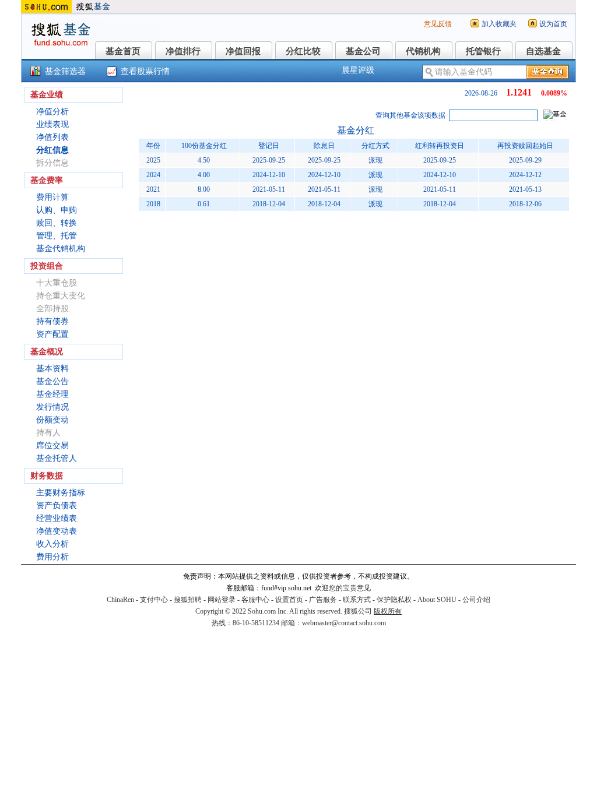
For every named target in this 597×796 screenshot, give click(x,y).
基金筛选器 (65, 71)
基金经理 (52, 394)
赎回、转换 (56, 223)
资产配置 (52, 334)
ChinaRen (120, 600)
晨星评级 (358, 70)
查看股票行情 (145, 71)
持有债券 (52, 321)
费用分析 (52, 556)
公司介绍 (476, 600)
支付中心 (154, 600)
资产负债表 (56, 505)
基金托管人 (56, 458)
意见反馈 (438, 24)
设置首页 (289, 600)
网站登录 (222, 600)
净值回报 (243, 51)
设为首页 (553, 24)
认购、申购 (56, 210)
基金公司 (363, 51)
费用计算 (52, 197)
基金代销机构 (60, 248)
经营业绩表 (56, 518)
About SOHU (436, 600)
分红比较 (303, 51)
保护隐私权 (394, 600)
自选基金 (543, 51)
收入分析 (52, 544)
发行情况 (52, 407)
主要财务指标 (60, 492)
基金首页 (123, 51)
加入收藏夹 (499, 24)
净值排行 (183, 51)
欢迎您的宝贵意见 (343, 588)
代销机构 (423, 51)
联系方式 (357, 600)
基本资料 (52, 368)
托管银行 (483, 51)
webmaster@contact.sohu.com (344, 623)
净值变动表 (56, 531)
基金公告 (52, 381)
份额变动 (52, 419)
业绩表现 (52, 124)
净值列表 (52, 137)
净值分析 (52, 111)
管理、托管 (56, 235)
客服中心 (255, 600)
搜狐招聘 (188, 600)
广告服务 (323, 600)
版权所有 (388, 611)
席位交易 (52, 445)
